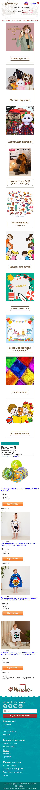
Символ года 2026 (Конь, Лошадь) (20, 182)
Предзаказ (16, 20)
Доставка (6, 753)
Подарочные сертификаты (13, 768)
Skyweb (33, 788)
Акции (5, 775)
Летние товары (20, 308)
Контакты (6, 20)
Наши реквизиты (10, 731)
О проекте (7, 724)
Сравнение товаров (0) (10, 456)
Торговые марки (11, 443)
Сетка (14, 450)
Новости (6, 734)
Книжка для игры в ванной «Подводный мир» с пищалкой (20, 489)
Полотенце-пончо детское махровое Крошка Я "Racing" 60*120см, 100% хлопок (19, 544)
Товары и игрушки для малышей (20, 349)
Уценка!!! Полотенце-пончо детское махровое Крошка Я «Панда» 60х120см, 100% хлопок (19, 653)
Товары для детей (20, 267)
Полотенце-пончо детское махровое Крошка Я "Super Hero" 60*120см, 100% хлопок (19, 598)
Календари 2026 (20, 58)
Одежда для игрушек (20, 141)
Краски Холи (20, 392)
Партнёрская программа (12, 772)
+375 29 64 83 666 (14, 11)
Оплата (6, 749)
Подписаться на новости (20, 715)
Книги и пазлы (20, 433)
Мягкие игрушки (20, 100)
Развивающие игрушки (20, 223)
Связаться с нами (10, 743)
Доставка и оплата (30, 20)
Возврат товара (9, 746)
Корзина (34, 3)
